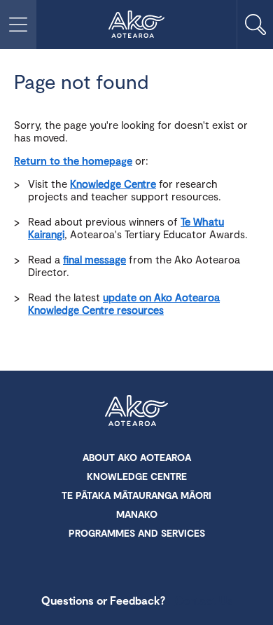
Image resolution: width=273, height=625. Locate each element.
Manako (137, 514)
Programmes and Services (137, 533)
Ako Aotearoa (136, 412)
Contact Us (203, 600)
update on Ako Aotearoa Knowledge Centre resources (124, 303)
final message (94, 259)
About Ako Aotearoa (137, 457)
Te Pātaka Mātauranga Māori (136, 495)
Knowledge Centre (113, 183)
